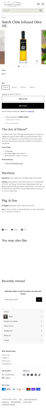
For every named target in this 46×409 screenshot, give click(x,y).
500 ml (23, 87)
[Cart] (38, 4)
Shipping (4, 94)
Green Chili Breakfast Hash (14, 163)
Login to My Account (30, 399)
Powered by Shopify (8, 404)
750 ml (32, 87)
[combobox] (23, 10)
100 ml (5, 87)
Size (3, 83)
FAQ (20, 399)
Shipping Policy (7, 364)
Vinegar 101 (5, 358)
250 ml (14, 87)
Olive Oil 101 (6, 355)
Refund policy (6, 361)
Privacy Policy (27, 402)
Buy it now (23, 106)
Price (4, 70)
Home (3, 17)
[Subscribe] (39, 299)
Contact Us (5, 402)
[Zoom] (37, 61)
